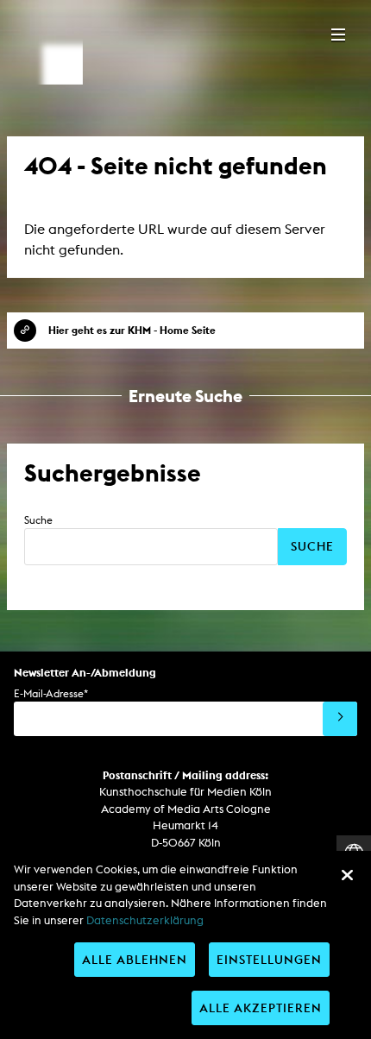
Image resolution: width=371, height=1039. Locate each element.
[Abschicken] (340, 719)
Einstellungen (269, 959)
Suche (38, 519)
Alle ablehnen (134, 959)
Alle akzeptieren (260, 1007)
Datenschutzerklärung (145, 920)
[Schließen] (347, 875)
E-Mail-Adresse (51, 693)
